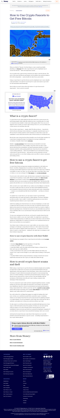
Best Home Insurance (27, 369)
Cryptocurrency (19, 10)
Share (48, 10)
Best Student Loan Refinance (29, 358)
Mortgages (31, 1)
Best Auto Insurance (27, 365)
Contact (25, 383)
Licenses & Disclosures (28, 396)
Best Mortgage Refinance (9, 363)
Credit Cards (38, 1)
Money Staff (15, 22)
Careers (24, 402)
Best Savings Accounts (8, 371)
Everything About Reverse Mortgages (11, 365)
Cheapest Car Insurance (28, 367)
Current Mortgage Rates (8, 356)
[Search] (2, 1)
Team (24, 385)
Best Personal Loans (27, 363)
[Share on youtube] (51, 357)
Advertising (25, 398)
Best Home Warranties (27, 373)
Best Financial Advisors (28, 376)
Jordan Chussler (23, 22)
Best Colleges (6, 385)
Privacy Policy (26, 387)
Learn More (16, 107)
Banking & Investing (47, 1)
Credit (13, 1)
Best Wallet (19, 244)
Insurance (19, 1)
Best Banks (6, 369)
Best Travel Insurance (8, 394)
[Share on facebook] (44, 357)
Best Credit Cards (7, 367)
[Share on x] (47, 357)
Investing (12, 10)
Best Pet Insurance (7, 396)
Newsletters (6, 381)
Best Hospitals (7, 387)
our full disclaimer (44, 411)
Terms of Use (26, 389)
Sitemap (24, 400)
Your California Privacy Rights (29, 394)
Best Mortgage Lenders (8, 358)
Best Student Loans (27, 356)
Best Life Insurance (27, 371)
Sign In (57, 1)
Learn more (40, 6)
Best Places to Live (7, 389)
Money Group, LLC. (24, 408)
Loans (25, 1)
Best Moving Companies (8, 373)
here (45, 414)
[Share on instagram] (49, 357)
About (24, 381)
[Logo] (6, 1)
